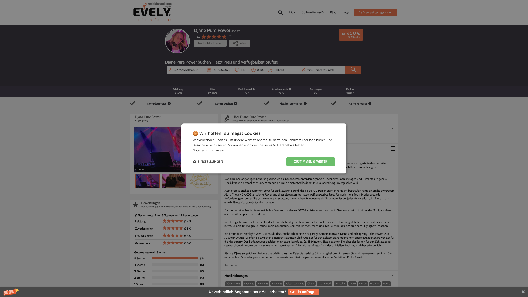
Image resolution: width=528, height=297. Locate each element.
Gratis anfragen (304, 292)
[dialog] (264, 148)
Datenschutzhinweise (208, 150)
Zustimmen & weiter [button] (310, 162)
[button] (264, 292)
